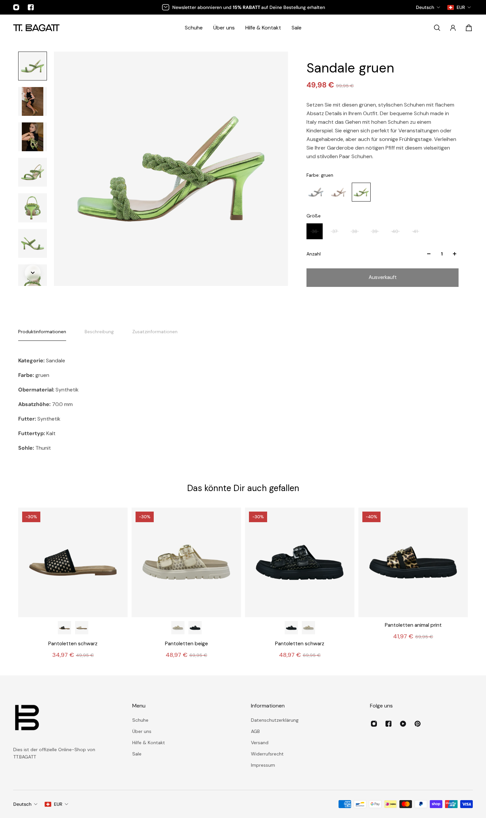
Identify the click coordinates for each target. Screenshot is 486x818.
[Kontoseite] (453, 28)
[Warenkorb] (469, 28)
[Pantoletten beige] (81, 627)
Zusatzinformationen (155, 332)
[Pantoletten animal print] (413, 562)
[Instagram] (16, 7)
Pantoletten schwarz (73, 643)
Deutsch (22, 804)
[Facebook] (30, 7)
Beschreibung (99, 332)
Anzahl (313, 254)
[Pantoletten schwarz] (73, 562)
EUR (58, 804)
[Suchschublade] (437, 28)
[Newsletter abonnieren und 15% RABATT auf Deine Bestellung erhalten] (243, 7)
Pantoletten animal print (413, 625)
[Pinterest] (417, 723)
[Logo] (36, 27)
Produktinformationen (42, 332)
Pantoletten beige (186, 643)
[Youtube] (403, 723)
